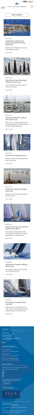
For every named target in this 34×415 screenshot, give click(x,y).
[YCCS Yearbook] (11, 394)
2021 (3, 375)
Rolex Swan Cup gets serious (16, 155)
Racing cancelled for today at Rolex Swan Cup (16, 118)
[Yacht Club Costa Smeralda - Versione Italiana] (30, 1)
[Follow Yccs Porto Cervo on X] (27, 1)
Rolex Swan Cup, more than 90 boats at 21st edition (17, 228)
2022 (3, 373)
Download (6, 383)
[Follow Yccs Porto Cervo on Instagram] (23, 1)
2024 (3, 370)
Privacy (4, 403)
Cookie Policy (9, 403)
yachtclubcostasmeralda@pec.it (12, 338)
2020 (3, 376)
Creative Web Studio (13, 404)
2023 (3, 372)
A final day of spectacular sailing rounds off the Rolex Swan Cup (15, 43)
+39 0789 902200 (8, 335)
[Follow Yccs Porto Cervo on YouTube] (25, 1)
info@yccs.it (8, 336)
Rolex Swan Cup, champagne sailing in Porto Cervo (16, 81)
